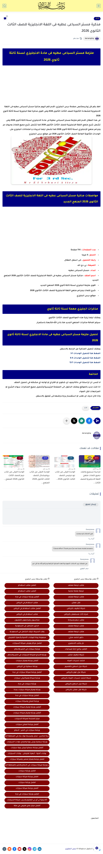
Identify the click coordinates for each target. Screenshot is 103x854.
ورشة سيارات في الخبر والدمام (27, 649)
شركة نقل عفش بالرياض (76, 690)
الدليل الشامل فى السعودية (27, 626)
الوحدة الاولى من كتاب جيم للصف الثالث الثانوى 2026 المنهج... (14, 476)
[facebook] (14, 849)
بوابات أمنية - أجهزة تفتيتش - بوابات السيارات (27, 754)
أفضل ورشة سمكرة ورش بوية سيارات (27, 748)
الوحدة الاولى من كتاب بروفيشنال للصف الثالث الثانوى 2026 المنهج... (39, 477)
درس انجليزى (70, 849)
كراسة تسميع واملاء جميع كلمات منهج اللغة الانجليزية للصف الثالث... (90, 477)
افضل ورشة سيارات (27, 771)
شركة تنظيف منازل (76, 655)
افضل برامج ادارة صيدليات (76, 649)
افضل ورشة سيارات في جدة (27, 696)
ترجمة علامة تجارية (76, 591)
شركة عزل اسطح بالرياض (76, 684)
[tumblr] (4, 849)
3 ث (97, 18)
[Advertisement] (51, 87)
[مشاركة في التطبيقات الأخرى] (66, 421)
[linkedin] (39, 849)
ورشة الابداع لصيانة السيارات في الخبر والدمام (27, 655)
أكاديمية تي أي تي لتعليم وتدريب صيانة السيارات (27, 800)
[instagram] (29, 849)
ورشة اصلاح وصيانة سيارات (27, 701)
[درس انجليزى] (51, 6)
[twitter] (24, 849)
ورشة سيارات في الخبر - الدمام (27, 730)
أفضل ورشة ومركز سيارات (27, 661)
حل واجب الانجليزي (76, 643)
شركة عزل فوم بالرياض (76, 672)
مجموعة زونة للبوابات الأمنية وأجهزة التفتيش (27, 638)
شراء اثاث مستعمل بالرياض (76, 614)
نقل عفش (76, 603)
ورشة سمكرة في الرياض (27, 667)
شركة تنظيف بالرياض (76, 609)
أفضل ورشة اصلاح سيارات (27, 725)
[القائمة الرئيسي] (98, 6)
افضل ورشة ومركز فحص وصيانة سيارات (27, 759)
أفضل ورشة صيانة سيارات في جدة (27, 672)
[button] (89, 421)
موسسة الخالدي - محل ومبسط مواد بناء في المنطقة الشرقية (27, 736)
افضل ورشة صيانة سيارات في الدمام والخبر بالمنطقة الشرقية (27, 765)
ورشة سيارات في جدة (27, 684)
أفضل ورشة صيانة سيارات (27, 788)
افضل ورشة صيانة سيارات (27, 777)
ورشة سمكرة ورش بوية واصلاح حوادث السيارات (27, 742)
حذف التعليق (84, 568)
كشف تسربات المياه (76, 661)
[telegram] (34, 849)
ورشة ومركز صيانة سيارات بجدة (27, 690)
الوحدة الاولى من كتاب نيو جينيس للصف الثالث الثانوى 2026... (65, 476)
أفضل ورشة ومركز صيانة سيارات (27, 707)
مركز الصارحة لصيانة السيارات (27, 719)
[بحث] (4, 6)
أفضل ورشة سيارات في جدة (27, 597)
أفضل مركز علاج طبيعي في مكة (27, 806)
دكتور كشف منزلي (76, 638)
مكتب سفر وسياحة (76, 620)
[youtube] (19, 849)
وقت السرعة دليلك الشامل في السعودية (27, 632)
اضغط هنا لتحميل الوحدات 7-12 (85, 362)
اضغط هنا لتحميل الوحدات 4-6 (85, 358)
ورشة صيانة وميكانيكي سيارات (27, 678)
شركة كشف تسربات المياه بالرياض (76, 678)
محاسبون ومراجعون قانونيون (27, 620)
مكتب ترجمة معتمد (76, 585)
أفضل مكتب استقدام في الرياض (27, 609)
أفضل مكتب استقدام (27, 591)
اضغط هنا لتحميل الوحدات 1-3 (85, 353)
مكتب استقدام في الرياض (27, 603)
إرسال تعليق (90, 504)
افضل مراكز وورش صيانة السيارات (27, 643)
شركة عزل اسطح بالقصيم (76, 667)
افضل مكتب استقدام (27, 585)
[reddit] (9, 849)
